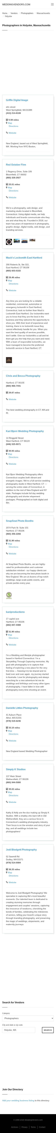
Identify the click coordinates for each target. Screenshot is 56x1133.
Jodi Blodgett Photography (21, 849)
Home (4, 13)
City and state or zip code (12, 1025)
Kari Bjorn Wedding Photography (25, 431)
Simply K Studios (16, 769)
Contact (42, 1127)
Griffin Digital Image (17, 100)
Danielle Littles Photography (22, 708)
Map (10, 123)
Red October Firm (16, 164)
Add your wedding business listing (18, 1100)
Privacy (24, 1127)
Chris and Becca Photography (23, 376)
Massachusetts (43, 13)
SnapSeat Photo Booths (19, 521)
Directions (13, 126)
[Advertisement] (28, 63)
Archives (14, 1127)
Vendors (14, 13)
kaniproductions (15, 612)
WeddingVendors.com (16, 4)
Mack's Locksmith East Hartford (24, 257)
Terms (33, 1127)
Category (6, 1013)
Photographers (27, 13)
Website (12, 133)
